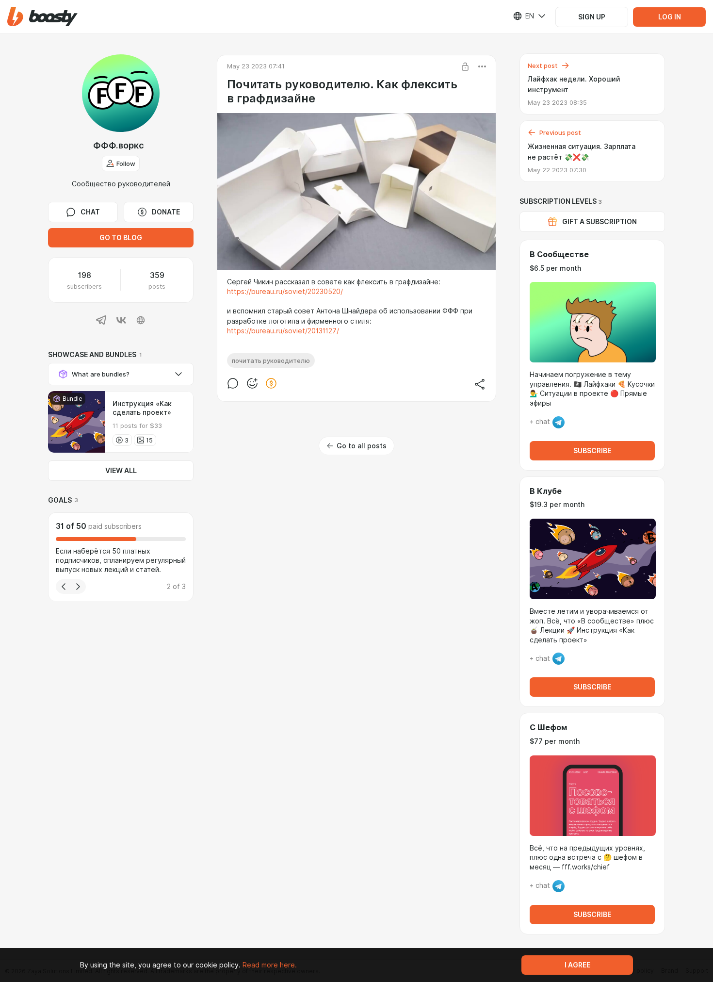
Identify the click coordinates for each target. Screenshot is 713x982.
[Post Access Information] (465, 66)
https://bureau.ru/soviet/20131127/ (283, 331)
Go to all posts (362, 446)
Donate (166, 212)
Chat (90, 212)
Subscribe (592, 451)
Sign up (591, 17)
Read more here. (270, 965)
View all (121, 471)
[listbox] (523, 16)
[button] (42, 17)
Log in (669, 17)
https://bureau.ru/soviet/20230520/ (285, 291)
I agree (577, 965)
